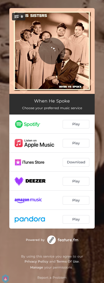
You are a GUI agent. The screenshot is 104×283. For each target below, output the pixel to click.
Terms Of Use (68, 261)
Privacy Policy (36, 261)
